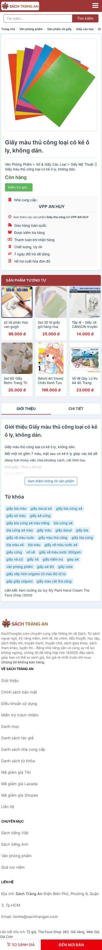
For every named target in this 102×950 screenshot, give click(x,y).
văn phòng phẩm (19, 567)
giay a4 (73, 559)
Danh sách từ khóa (18, 760)
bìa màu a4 (15, 545)
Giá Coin (6, 936)
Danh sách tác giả (17, 737)
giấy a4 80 (45, 567)
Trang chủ (8, 29)
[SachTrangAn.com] (27, 6)
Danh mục (10, 726)
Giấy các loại (84, 29)
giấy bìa (82, 530)
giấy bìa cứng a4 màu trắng (28, 523)
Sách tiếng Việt (14, 832)
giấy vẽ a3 (14, 559)
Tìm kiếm (85, 18)
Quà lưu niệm (13, 867)
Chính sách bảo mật (19, 692)
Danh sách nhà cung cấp (23, 749)
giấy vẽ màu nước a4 (61, 545)
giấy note (65, 567)
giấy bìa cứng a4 (69, 508)
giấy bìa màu (16, 508)
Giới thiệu (26, 408)
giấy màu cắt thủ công (54, 581)
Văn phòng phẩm (31, 29)
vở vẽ (30, 552)
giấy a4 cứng (40, 516)
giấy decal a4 (41, 508)
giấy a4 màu (16, 516)
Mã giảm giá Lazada (19, 783)
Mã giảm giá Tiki (16, 772)
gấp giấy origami (19, 581)
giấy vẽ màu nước (20, 537)
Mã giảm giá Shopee (19, 795)
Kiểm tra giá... (18, 187)
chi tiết (76, 408)
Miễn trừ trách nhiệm (19, 715)
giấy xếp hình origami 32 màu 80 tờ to (35, 574)
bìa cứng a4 (63, 523)
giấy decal (64, 530)
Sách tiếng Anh (14, 844)
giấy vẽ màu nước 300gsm (60, 552)
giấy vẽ (32, 559)
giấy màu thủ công (52, 537)
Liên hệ (7, 806)
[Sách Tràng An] (25, 623)
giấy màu (44, 530)
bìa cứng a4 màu (19, 530)
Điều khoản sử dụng (19, 703)
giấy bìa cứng (82, 537)
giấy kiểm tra (53, 559)
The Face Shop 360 (53, 932)
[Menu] (95, 5)
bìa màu (34, 545)
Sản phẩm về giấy (59, 29)
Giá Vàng (77, 932)
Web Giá (92, 932)
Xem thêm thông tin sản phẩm (51, 481)
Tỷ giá (31, 932)
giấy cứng (14, 552)
